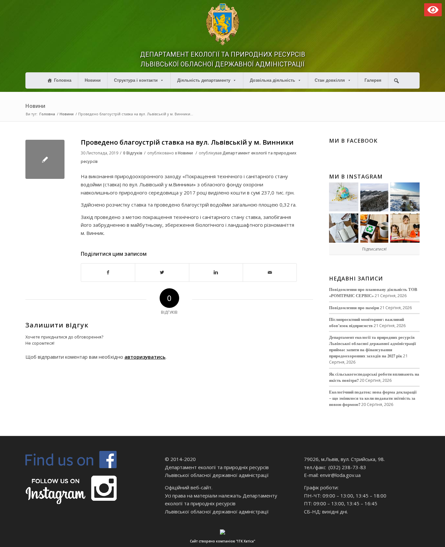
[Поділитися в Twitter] (162, 272)
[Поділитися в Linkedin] (216, 272)
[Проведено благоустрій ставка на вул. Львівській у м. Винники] (45, 159)
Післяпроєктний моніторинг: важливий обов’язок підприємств (366, 322)
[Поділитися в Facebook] (108, 272)
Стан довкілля (330, 80)
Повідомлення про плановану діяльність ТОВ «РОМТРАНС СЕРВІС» (373, 292)
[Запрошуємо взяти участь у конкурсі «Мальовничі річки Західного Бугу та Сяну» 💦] (405, 228)
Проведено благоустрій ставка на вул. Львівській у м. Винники (187, 142)
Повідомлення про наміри (354, 307)
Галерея (373, 80)
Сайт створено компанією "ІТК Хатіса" (222, 541)
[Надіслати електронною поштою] (269, 272)
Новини (93, 80)
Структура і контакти (136, 80)
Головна (62, 80)
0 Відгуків (132, 153)
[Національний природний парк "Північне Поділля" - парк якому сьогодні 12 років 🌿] (405, 197)
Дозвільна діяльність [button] (272, 80)
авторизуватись (144, 356)
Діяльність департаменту (203, 80)
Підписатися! (374, 249)
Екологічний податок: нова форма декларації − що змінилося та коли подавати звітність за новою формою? (373, 398)
